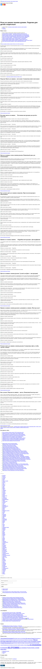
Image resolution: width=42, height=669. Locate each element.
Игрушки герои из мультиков (19, 638)
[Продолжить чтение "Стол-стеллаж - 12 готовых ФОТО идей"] (9, 462)
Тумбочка (4, 556)
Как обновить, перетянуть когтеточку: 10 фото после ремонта (13, 628)
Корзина (3, 528)
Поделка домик (16, 642)
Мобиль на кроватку (29, 639)
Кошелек (23, 639)
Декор (3, 489)
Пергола (3, 529)
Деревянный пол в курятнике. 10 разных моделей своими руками (13, 435)
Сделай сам (4, 497)
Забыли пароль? (5, 588)
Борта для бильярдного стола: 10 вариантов (10, 604)
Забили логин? (5, 589)
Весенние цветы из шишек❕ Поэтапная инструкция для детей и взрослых (15, 34)
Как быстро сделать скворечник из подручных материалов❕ (13, 469)
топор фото (3, 649)
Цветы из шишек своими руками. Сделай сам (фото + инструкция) (14, 38)
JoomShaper (15, 658)
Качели (3, 496)
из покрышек (4, 647)
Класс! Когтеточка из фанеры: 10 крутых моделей (11, 440)
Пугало (3, 485)
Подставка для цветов (24, 642)
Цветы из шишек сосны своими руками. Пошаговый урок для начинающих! (15, 35)
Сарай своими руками (22, 644)
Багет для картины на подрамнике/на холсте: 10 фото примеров (13, 434)
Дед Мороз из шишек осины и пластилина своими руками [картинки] (14, 616)
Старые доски (4, 501)
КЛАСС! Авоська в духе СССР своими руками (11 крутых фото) (13, 460)
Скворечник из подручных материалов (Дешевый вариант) (12, 615)
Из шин (3, 478)
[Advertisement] (21, 13)
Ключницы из (38, 638)
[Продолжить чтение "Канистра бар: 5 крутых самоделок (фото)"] (10, 444)
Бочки (3, 512)
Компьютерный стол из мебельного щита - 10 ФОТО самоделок (13, 599)
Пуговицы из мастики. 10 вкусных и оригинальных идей (12, 614)
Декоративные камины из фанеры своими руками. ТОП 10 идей (13, 631)
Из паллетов (4, 498)
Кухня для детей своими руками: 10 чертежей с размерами (12, 454)
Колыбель (4, 569)
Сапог (3, 537)
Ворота (3, 494)
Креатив (3, 562)
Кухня (3, 509)
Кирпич (3, 484)
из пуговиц (14, 647)
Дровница (4, 515)
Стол (3, 536)
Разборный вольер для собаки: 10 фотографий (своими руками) (13, 438)
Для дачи (4, 477)
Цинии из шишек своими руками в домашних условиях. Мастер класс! (14, 39)
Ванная (3, 533)
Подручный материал (6, 555)
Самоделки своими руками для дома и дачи (14, 76)
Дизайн (3, 530)
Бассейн (3, 565)
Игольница (4, 550)
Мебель (3, 488)
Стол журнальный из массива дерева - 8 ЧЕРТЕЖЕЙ (11, 612)
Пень (3, 522)
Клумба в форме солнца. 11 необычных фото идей (11, 620)
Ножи (3, 540)
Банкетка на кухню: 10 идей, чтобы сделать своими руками (12, 433)
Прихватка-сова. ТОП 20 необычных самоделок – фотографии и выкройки (15, 456)
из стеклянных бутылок (25, 647)
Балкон (3, 538)
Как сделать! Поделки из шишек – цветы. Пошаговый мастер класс (14, 41)
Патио (3, 508)
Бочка (3, 487)
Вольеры (4, 543)
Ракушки (4, 545)
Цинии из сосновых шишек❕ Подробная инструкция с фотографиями (14, 37)
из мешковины (35, 645)
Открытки (4, 546)
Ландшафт (4, 563)
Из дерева (4, 560)
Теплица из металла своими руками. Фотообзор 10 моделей (12, 597)
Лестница (4, 564)
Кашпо (3, 500)
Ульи (3, 483)
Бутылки (4, 475)
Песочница (4, 506)
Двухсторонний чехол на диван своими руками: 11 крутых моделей (14, 591)
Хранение (4, 541)
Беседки (3, 476)
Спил (3, 526)
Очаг (3, 513)
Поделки (4, 502)
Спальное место (5, 542)
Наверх (1, 428)
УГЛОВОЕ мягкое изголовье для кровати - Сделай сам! (12, 625)
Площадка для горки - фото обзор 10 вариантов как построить (13, 439)
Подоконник (4, 566)
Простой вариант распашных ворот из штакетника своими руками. (14, 467)
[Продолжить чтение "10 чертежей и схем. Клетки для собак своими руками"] (12, 607)
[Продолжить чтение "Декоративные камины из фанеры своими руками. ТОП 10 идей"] (14, 632)
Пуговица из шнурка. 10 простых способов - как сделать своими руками (15, 463)
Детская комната (5, 568)
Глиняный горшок (5, 527)
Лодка (3, 535)
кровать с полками (35, 647)
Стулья (3, 511)
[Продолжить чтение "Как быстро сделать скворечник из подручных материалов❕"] (13, 470)
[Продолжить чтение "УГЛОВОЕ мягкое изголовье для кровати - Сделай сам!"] (12, 626)
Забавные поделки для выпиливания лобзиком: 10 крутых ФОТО (13, 437)
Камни (3, 524)
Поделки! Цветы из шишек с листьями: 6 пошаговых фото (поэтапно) (14, 33)
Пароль (2, 582)
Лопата (3, 571)
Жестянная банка (5, 499)
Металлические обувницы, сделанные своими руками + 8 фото (13, 613)
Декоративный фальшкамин (6, 638)
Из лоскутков (4, 551)
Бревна (3, 521)
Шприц (3, 558)
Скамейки (4, 490)
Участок (3, 491)
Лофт (3, 517)
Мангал (3, 507)
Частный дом (4, 495)
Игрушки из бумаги (30, 638)
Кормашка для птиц (5, 510)
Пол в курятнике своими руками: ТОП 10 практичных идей (13, 432)
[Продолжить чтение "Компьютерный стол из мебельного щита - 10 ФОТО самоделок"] (14, 600)
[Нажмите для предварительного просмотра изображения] (12, 43)
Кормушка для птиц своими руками (8, 639)
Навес (3, 572)
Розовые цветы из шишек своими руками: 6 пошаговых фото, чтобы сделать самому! (17, 40)
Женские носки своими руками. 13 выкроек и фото (11, 601)
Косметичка (18, 639)
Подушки (4, 552)
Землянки (4, 516)
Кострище (4, 514)
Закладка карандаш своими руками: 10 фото (10, 447)
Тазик (3, 525)
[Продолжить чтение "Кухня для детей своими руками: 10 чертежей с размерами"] (13, 455)
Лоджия (3, 567)
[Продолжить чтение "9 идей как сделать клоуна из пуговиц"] (9, 446)
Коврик (3, 548)
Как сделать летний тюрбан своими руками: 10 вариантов (12, 617)
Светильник (4, 519)
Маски (3, 539)
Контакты (4, 652)
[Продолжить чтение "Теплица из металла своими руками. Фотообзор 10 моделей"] (13, 598)
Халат (28, 644)
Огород (3, 493)
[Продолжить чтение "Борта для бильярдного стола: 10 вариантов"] (10, 605)
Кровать (3, 534)
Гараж (3, 561)
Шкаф (3, 532)
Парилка (3, 559)
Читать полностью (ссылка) (5, 190)
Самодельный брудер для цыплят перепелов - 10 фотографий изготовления (15, 618)
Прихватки (31, 642)
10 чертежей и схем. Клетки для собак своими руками (11, 606)
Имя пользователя (4, 580)
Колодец (3, 482)
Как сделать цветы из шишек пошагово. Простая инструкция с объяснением (15, 36)
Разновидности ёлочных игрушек (10, 644)
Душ (3, 504)
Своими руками (5, 480)
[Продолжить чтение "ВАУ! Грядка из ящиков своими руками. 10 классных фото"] (13, 466)
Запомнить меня (4, 584)
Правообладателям (5, 651)
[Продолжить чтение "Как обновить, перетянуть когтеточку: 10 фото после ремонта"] (13, 629)
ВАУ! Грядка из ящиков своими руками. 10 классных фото (12, 465)
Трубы (3, 481)
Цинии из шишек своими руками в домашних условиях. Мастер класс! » (16, 427)
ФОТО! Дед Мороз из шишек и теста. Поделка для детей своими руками (15, 452)
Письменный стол (8, 643)
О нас (3, 653)
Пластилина (4, 547)
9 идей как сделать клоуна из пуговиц (9, 445)
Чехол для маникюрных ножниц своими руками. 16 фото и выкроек (14, 450)
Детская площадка (5, 553)
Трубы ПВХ (4, 549)
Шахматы (4, 554)
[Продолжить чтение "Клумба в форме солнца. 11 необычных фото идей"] (11, 449)
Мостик (3, 573)
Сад (3, 523)
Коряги (3, 520)
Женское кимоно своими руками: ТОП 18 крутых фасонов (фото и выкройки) (16, 458)
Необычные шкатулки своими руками (21, 641)
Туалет (3, 503)
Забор (3, 486)
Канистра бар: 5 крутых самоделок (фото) (9, 443)
